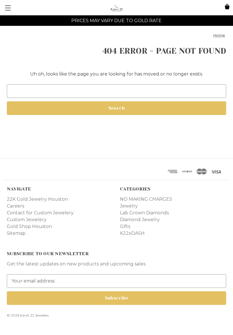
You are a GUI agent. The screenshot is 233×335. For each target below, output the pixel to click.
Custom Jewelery (27, 219)
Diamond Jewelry (140, 219)
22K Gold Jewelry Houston (37, 199)
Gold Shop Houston (29, 226)
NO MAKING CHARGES (146, 199)
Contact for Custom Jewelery (40, 212)
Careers (15, 206)
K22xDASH (132, 233)
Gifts (125, 226)
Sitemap (16, 233)
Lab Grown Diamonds (144, 212)
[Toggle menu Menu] (8, 8)
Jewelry (129, 206)
